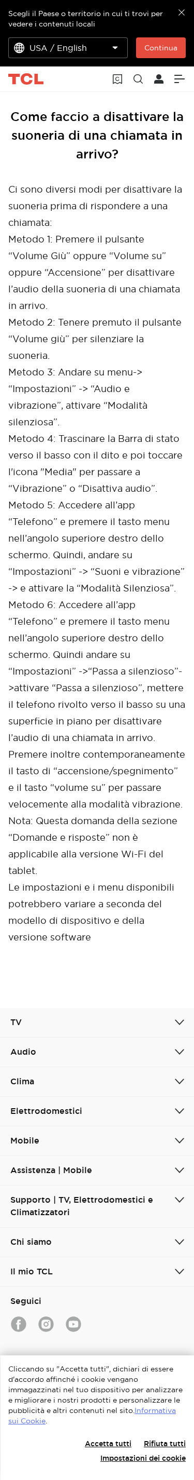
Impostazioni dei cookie (143, 1458)
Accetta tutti (108, 1443)
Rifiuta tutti (165, 1443)
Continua (160, 47)
